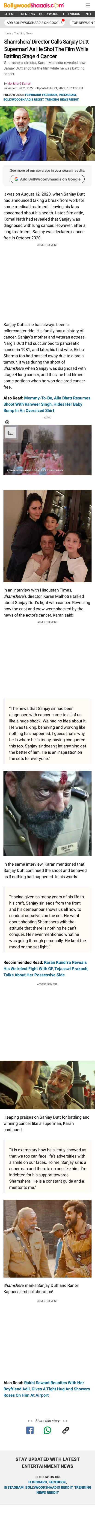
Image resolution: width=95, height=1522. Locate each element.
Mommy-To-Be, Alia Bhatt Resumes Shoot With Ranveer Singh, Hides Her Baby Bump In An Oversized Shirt (46, 404)
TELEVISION (71, 14)
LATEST (9, 14)
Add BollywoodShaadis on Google (50, 179)
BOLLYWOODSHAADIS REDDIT (23, 99)
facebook (57, 1482)
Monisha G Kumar (19, 83)
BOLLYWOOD (48, 14)
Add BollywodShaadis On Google (34, 23)
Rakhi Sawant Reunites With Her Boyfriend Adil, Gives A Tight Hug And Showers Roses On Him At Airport (46, 1389)
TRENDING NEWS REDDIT (62, 99)
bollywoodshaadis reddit (48, 1487)
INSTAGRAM (67, 95)
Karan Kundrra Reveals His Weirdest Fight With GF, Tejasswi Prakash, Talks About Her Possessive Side (45, 968)
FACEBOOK (49, 95)
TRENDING (27, 14)
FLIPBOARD (33, 95)
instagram (14, 1487)
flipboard (37, 1482)
